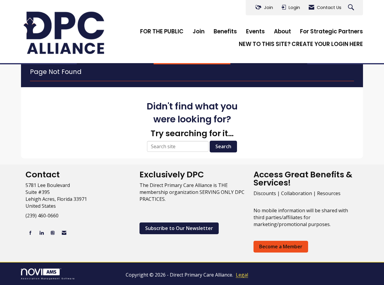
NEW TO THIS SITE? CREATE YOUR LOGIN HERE (301, 44)
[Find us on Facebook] (30, 233)
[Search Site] (352, 7)
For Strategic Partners (331, 31)
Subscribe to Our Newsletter (179, 228)
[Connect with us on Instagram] (53, 233)
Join (199, 31)
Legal (242, 274)
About (282, 31)
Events (255, 31)
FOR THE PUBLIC (162, 31)
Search (223, 146)
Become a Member (280, 246)
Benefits (225, 31)
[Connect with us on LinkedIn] (41, 233)
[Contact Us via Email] (64, 233)
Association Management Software (48, 278)
